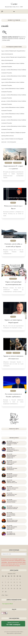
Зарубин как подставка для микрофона (12, 469)
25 (17, 588)
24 (14, 588)
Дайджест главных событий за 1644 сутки (12, 482)
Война (13, 202)
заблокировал (13, 624)
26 (20, 588)
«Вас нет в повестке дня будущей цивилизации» (12, 521)
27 (2, 591)
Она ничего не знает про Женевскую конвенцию (12, 508)
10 (14, 582)
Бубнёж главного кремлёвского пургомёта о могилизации (13, 450)
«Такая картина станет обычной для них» (12, 495)
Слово (14, 3)
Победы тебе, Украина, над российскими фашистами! (12, 528)
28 (5, 591)
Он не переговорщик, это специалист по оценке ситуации (12, 443)
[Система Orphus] (4, 33)
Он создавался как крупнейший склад (11, 534)
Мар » (6, 595)
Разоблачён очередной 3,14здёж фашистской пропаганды (12, 476)
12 (20, 582)
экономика (17, 162)
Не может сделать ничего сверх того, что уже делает (12, 489)
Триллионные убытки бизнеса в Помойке (12, 501)
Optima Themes (17, 633)
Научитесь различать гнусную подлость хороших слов (11, 456)
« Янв (2, 595)
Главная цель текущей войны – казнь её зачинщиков (12, 463)
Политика (8, 162)
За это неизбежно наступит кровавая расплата (11, 515)
